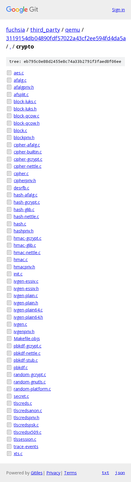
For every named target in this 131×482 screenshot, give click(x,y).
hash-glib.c (24, 209)
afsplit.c (21, 94)
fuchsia (15, 29)
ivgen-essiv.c (26, 281)
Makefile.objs (27, 338)
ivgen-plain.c (26, 295)
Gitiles (37, 473)
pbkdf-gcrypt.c (27, 346)
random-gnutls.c (30, 382)
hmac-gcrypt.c (27, 238)
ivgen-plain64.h (28, 317)
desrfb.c (21, 188)
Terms (70, 473)
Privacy (53, 473)
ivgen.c (20, 324)
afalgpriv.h (24, 87)
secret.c (21, 396)
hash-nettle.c (26, 216)
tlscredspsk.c (26, 425)
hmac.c (21, 259)
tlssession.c (25, 439)
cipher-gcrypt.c (28, 159)
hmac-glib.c (25, 245)
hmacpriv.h (24, 267)
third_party (45, 29)
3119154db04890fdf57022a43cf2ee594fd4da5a (66, 38)
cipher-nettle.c (27, 166)
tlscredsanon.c (28, 410)
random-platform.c (32, 389)
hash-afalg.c (25, 195)
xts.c (18, 453)
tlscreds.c (23, 403)
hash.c (20, 224)
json (120, 472)
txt (105, 472)
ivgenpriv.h (24, 331)
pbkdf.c (21, 367)
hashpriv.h (24, 231)
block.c (20, 130)
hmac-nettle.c (27, 252)
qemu (72, 29)
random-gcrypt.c (30, 374)
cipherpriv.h (25, 180)
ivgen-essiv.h (26, 288)
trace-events (26, 446)
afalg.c (20, 80)
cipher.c (21, 173)
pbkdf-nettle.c (27, 353)
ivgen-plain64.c (28, 310)
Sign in (118, 10)
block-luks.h (25, 109)
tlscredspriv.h (26, 417)
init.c (18, 274)
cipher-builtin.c (28, 152)
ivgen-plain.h (26, 303)
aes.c (19, 73)
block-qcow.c (26, 116)
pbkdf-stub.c (26, 360)
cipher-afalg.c (27, 145)
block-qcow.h (27, 123)
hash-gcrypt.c (27, 202)
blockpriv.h (24, 137)
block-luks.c (25, 101)
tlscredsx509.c (27, 432)
